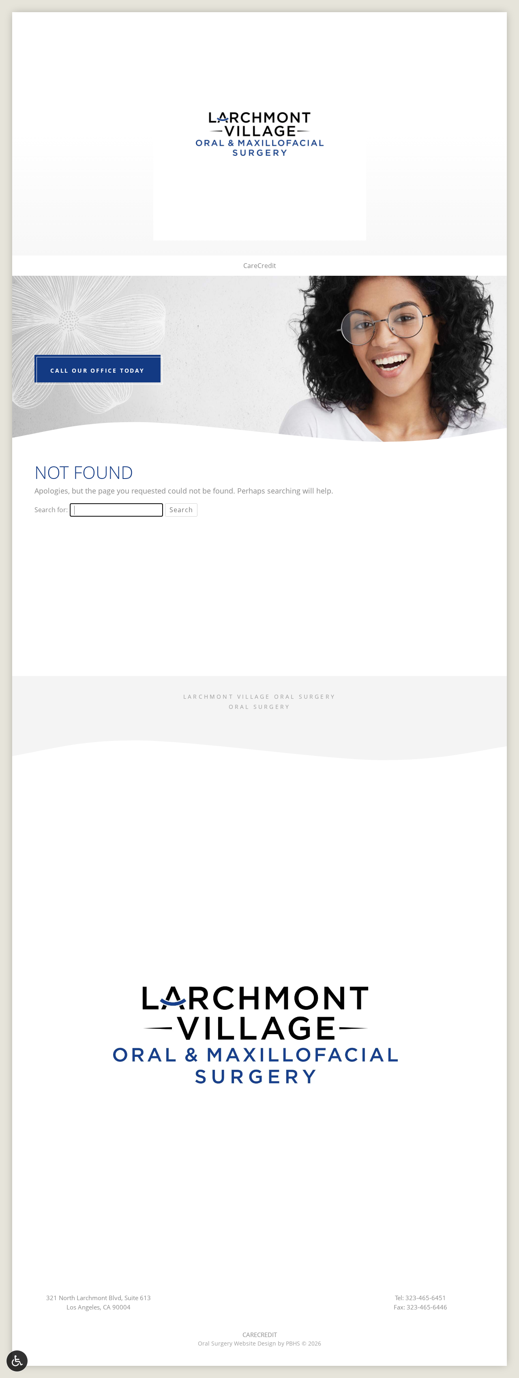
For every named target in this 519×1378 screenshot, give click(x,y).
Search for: (51, 509)
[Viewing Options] (17, 1361)
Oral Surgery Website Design (237, 1343)
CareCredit (259, 265)
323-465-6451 (425, 1298)
